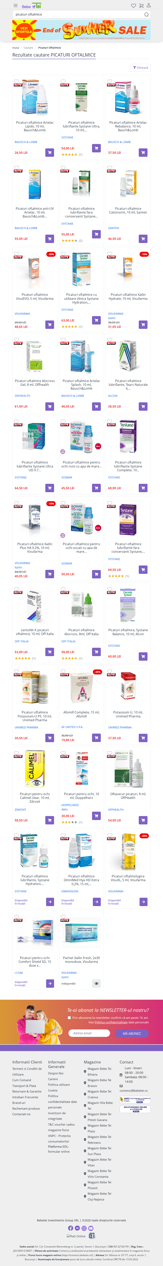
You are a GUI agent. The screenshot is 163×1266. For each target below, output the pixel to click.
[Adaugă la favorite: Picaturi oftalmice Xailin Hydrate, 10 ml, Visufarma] (109, 253)
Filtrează (142, 68)
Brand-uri (18, 1103)
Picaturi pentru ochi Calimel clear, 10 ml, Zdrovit (35, 798)
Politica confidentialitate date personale (62, 1101)
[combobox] (81, 14)
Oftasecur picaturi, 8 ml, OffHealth (128, 796)
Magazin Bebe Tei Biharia (99, 1071)
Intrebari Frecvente (25, 1097)
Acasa (15, 47)
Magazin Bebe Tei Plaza (99, 1128)
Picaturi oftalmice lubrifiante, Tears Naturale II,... (128, 385)
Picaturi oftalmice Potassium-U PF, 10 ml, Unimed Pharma (35, 716)
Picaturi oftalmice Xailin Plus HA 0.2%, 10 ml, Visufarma (34, 548)
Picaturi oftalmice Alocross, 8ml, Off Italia (81, 632)
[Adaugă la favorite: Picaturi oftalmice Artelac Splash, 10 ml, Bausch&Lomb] (63, 339)
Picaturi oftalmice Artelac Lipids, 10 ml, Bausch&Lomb (35, 126)
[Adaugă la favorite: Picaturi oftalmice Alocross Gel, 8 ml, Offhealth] (16, 339)
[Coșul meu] (141, 5)
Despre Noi (55, 1073)
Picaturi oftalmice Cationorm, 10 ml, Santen (128, 210)
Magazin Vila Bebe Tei (100, 1105)
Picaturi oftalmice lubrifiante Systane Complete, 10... (128, 466)
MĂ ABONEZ (132, 1033)
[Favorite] (134, 5)
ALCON (112, 396)
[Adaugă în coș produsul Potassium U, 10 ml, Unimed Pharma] (143, 738)
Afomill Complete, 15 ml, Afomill (81, 714)
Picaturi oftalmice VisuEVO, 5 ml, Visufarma (34, 296)
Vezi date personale (118, 1022)
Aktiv (64, 809)
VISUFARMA (22, 314)
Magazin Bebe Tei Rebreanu (99, 1139)
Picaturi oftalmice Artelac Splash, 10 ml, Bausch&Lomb (81, 385)
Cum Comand (21, 1080)
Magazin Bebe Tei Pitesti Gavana (99, 1117)
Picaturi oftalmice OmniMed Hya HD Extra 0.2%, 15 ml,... (81, 880)
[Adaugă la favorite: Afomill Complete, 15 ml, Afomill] (63, 671)
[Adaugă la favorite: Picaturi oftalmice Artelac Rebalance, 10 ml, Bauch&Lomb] (109, 81)
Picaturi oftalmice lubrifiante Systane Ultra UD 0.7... (35, 466)
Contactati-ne (21, 1114)
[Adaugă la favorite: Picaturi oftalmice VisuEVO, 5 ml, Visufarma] (16, 253)
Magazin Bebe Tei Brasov (99, 1083)
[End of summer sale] (81, 30)
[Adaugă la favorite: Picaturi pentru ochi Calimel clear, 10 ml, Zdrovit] (16, 753)
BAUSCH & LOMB (26, 142)
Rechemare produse (26, 1108)
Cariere (53, 1079)
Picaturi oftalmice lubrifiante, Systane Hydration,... (34, 880)
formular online (59, 1151)
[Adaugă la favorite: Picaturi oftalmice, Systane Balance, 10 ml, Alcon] (109, 589)
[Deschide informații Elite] (18, 84)
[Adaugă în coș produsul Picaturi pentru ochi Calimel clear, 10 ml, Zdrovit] (49, 820)
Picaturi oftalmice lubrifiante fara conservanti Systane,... (128, 548)
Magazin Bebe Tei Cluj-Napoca (99, 1196)
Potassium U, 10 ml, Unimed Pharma (128, 714)
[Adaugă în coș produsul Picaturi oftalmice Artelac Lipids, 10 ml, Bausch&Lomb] (49, 152)
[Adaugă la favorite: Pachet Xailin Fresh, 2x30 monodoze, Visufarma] (63, 916)
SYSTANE (67, 137)
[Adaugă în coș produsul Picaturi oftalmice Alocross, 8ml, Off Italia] (96, 652)
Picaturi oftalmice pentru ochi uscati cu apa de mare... (81, 548)
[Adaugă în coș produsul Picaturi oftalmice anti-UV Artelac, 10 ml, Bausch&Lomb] (49, 239)
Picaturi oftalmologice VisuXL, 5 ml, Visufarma (128, 878)
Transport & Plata (24, 1086)
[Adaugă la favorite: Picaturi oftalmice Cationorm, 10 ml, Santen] (109, 167)
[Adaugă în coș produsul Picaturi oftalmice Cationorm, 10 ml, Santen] (143, 239)
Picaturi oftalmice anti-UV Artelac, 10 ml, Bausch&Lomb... (35, 212)
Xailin (111, 318)
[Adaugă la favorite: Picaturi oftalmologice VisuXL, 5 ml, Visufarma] (109, 835)
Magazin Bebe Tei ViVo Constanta (99, 1174)
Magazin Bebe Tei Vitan (99, 1162)
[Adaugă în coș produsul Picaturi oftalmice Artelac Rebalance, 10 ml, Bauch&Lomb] (143, 152)
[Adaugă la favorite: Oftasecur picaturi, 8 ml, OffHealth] (109, 753)
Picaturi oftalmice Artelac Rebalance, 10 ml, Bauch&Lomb (128, 126)
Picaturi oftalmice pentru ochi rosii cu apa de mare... (81, 464)
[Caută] (146, 14)
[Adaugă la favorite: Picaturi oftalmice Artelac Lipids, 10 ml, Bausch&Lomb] (16, 81)
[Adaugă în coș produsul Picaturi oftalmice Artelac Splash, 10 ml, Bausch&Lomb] (96, 406)
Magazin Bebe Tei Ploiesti (99, 1185)
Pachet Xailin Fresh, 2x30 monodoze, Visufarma (81, 960)
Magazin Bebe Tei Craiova (99, 1094)
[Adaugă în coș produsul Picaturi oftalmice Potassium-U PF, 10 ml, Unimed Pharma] (49, 738)
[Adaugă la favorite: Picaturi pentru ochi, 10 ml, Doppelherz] (63, 753)
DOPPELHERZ (70, 805)
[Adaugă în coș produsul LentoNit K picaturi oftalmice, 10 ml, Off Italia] (49, 652)
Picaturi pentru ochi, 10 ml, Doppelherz (81, 796)
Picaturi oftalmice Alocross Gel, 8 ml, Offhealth (35, 383)
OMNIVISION (69, 891)
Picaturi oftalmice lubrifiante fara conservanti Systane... (81, 212)
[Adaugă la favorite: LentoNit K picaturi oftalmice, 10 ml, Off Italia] (16, 589)
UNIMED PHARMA (26, 727)
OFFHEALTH (22, 396)
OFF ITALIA (22, 641)
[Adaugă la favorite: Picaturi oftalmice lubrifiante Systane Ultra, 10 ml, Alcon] (63, 81)
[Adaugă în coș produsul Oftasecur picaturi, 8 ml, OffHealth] (143, 820)
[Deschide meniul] (15, 5)
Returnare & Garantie (26, 1091)
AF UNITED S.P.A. (72, 727)
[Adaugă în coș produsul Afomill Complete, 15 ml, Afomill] (96, 738)
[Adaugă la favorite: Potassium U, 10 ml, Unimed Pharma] (109, 671)
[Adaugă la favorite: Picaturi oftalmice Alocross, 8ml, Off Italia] (63, 589)
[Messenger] (77, 1228)
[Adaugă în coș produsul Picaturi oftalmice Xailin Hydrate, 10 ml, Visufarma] (143, 324)
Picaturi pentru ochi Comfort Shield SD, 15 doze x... (34, 962)
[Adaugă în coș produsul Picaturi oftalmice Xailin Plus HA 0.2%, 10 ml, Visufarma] (49, 574)
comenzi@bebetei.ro (134, 1091)
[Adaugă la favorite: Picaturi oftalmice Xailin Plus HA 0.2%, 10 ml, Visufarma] (16, 503)
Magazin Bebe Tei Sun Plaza (99, 1151)
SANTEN (113, 228)
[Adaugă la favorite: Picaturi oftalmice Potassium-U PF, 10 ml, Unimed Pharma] (16, 671)
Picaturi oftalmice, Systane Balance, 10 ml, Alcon (128, 632)
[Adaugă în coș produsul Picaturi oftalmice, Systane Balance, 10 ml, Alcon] (143, 656)
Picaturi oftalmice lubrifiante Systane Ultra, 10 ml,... (81, 126)
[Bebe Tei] (32, 5)
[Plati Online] (76, 1236)
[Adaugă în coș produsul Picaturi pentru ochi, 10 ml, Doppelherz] (96, 816)
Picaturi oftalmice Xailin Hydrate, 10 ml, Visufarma (128, 296)
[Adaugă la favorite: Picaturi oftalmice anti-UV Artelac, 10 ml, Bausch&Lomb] (16, 167)
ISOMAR (66, 477)
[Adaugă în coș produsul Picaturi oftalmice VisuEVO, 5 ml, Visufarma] (49, 324)
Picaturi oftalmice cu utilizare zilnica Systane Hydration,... (81, 298)
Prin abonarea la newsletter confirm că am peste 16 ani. (110, 1018)
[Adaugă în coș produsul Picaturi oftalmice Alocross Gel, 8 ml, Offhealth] (49, 406)
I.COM (19, 973)
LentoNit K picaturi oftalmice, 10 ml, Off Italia (35, 632)
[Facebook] (70, 1228)
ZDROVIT (20, 809)
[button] (50, 902)
